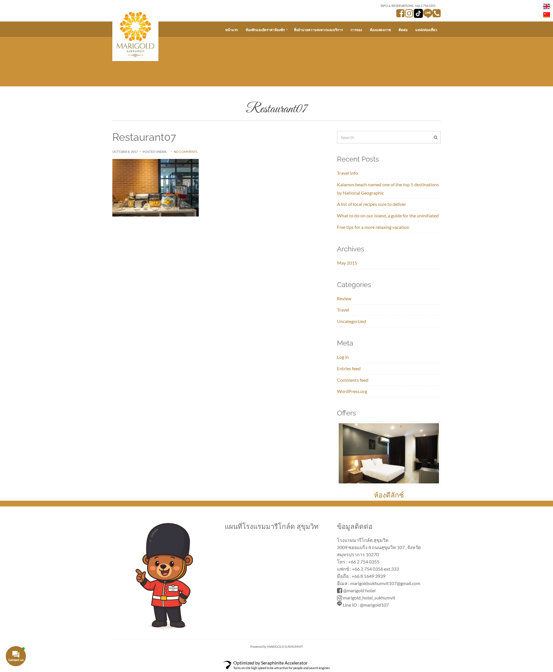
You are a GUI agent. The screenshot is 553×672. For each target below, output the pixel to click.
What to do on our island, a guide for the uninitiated (388, 215)
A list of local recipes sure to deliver (371, 204)
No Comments (185, 151)
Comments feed (352, 380)
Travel (343, 309)
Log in (343, 357)
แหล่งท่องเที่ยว (426, 30)
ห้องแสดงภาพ (380, 30)
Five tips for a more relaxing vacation (373, 227)
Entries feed (349, 368)
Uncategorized (351, 321)
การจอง (356, 30)
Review (344, 298)
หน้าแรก (231, 30)
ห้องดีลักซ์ (389, 495)
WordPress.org (352, 391)
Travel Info (347, 173)
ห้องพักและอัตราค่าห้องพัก (265, 30)
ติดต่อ (403, 30)
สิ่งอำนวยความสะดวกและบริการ (318, 30)
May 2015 (347, 262)
